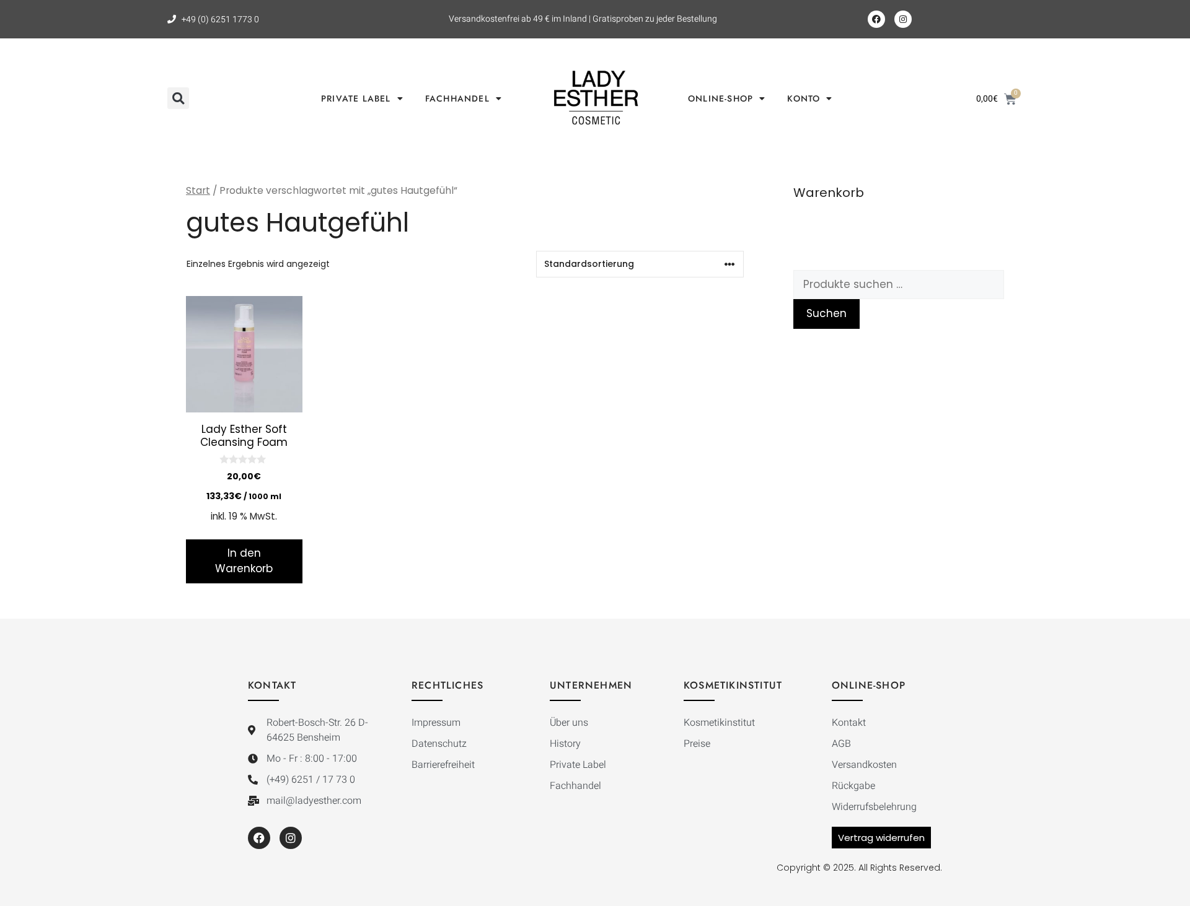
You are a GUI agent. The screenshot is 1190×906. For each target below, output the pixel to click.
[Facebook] (876, 19)
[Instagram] (903, 19)
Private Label (356, 98)
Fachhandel (457, 98)
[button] (178, 98)
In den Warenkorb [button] (244, 561)
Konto (803, 98)
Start (198, 190)
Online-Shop (720, 98)
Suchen (826, 313)
